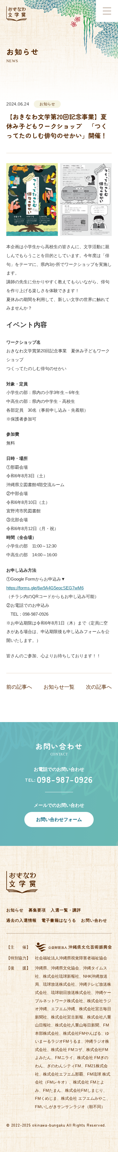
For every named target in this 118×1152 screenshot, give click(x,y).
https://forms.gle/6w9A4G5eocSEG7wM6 (45, 587)
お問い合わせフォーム (59, 819)
